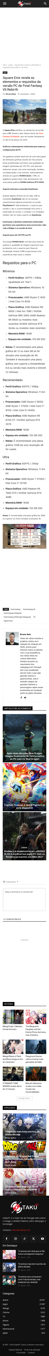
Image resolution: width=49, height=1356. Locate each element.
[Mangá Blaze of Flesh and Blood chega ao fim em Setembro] (13, 1047)
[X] (33, 1239)
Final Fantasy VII (29, 609)
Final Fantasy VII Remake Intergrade (17, 617)
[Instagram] (15, 1239)
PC (35, 617)
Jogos (11, 65)
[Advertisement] (24, 35)
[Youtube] (42, 1239)
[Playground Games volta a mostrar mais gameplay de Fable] (36, 1047)
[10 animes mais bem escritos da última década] (24, 1127)
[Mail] (25, 697)
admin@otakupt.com (21, 1230)
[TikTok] (24, 1239)
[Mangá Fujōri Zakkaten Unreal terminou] (13, 1017)
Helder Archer (10, 1138)
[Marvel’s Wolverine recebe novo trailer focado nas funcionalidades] (36, 1074)
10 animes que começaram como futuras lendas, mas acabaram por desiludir (30, 1279)
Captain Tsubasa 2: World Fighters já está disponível (24, 806)
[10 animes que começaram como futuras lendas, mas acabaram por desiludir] (9, 1280)
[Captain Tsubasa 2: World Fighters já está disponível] (24, 787)
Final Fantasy (15, 609)
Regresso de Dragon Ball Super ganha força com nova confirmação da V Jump (24, 1159)
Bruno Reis (11, 94)
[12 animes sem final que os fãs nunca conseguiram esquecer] (24, 1182)
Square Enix (8, 621)
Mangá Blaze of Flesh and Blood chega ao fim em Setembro (13, 1059)
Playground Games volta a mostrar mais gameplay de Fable (34, 1059)
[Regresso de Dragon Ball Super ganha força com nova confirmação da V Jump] (24, 1154)
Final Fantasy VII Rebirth (13, 613)
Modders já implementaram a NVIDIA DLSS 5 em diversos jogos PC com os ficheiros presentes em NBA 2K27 (24, 854)
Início (5, 65)
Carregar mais (23, 1098)
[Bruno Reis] (12, 665)
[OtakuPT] (24, 4)
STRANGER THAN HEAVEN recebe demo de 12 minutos (12, 1086)
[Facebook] (21, 697)
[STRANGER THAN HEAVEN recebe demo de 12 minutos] (13, 1074)
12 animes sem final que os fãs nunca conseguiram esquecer (21, 1188)
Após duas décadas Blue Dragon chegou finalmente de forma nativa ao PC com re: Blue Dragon (24, 756)
